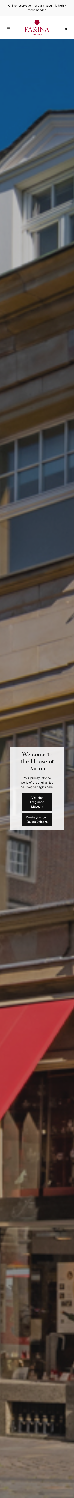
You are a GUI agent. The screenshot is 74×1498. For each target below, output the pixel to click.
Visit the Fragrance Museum (37, 802)
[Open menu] (8, 28)
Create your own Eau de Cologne (37, 820)
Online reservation (20, 5)
